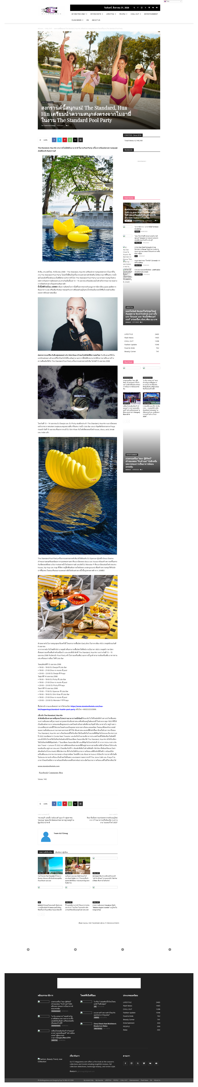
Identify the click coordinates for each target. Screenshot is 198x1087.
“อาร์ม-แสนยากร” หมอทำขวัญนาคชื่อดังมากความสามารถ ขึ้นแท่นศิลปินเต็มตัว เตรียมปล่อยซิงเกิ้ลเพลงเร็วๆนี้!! (151, 385)
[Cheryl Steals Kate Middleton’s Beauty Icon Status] (86, 1027)
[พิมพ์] (80, 140)
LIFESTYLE (110, 14)
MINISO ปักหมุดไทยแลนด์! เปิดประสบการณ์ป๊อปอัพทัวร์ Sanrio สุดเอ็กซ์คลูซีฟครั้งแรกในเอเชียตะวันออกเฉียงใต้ (50, 907)
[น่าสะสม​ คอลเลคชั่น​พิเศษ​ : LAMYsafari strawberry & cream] (127, 276)
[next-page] (42, 914)
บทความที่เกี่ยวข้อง (45, 852)
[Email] (75, 140)
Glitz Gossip (98, 1028)
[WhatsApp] (70, 140)
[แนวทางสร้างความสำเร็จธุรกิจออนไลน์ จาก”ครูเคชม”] (86, 1016)
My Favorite (96, 14)
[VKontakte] (153, 7)
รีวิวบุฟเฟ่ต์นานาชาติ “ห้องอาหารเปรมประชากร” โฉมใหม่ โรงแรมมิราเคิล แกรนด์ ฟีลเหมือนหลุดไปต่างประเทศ (77, 907)
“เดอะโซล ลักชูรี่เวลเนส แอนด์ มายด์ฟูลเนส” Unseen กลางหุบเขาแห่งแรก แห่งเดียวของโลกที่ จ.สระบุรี (146, 238)
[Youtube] (156, 7)
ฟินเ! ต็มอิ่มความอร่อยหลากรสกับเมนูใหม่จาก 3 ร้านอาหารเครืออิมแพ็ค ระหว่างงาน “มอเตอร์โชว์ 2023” (102, 820)
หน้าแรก (40, 29)
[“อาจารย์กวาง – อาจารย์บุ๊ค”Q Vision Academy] (127, 229)
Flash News (76, 20)
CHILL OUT (135, 14)
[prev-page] (39, 914)
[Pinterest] (64, 140)
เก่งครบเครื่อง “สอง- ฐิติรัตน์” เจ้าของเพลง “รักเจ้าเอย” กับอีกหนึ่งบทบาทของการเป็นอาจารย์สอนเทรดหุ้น (131, 385)
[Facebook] (138, 7)
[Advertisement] (77, 787)
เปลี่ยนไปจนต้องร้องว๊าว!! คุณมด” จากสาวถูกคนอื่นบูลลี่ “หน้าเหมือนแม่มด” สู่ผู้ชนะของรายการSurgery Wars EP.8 (131, 410)
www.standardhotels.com (49, 766)
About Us (96, 20)
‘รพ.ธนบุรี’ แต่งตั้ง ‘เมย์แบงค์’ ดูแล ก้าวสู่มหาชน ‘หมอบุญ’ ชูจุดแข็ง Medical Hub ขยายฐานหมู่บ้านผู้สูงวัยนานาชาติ (56, 820)
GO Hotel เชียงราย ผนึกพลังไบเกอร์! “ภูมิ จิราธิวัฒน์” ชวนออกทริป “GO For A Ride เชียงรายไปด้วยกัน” (105, 878)
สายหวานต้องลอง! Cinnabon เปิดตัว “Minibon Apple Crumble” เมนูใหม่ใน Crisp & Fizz (105, 907)
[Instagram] (141, 7)
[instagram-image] (28, 949)
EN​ (88, 20)
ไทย (167, 1)
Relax (51, 102)
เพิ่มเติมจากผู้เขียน (61, 852)
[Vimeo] (149, 7)
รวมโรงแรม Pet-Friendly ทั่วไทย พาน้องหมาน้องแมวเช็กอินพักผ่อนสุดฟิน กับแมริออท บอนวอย (50, 878)
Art (39, 902)
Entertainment (151, 14)
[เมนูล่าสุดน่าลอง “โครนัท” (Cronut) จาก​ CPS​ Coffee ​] (127, 262)
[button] (134, 7)
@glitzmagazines (109, 923)
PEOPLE (122, 14)
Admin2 (128, 322)
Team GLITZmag (49, 125)
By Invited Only (78, 14)
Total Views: (129, 140)
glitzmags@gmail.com (86, 1071)
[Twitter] (145, 7)
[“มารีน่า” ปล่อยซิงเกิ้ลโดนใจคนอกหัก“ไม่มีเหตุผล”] (86, 1005)
